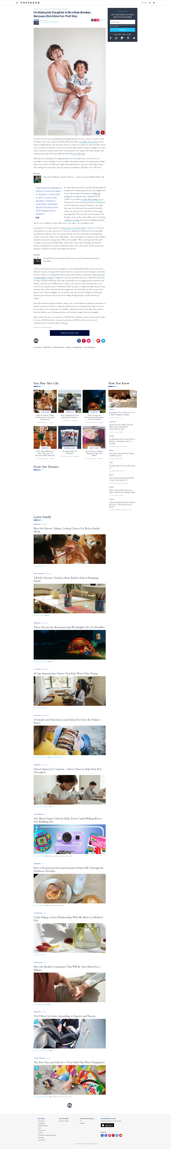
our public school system (88, 142)
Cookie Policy (41, 1140)
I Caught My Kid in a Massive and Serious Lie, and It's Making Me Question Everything (71, 259)
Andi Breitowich (41, 566)
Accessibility (41, 1123)
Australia (82, 1123)
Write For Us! (69, 333)
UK (80, 1121)
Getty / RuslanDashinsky (55, 757)
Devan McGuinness (42, 806)
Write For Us (41, 1121)
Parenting (47, 347)
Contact (40, 1133)
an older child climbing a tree (91, 199)
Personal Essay (58, 347)
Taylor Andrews (41, 1004)
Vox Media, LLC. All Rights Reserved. (88, 1143)
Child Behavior (89, 347)
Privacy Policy (126, 25)
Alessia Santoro (41, 708)
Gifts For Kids (38, 814)
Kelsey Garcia (40, 905)
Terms (121, 25)
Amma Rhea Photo (46, 327)
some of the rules (78, 154)
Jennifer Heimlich (42, 661)
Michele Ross (40, 615)
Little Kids (38, 347)
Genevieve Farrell (42, 1050)
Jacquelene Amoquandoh (50, 22)
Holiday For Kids (39, 1058)
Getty (48, 615)
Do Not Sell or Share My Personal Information (47, 1136)
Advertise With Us (43, 1125)
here (66, 323)
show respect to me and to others (74, 228)
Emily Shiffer (40, 856)
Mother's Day (38, 913)
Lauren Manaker (41, 757)
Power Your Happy (64, 1121)
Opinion (68, 347)
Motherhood (77, 347)
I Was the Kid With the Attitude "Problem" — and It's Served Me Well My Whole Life (73, 177)
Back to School (39, 573)
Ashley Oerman (41, 955)
